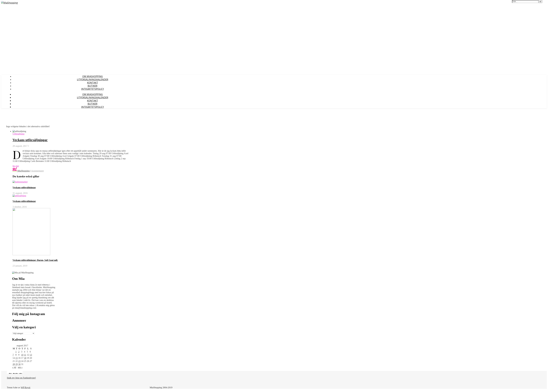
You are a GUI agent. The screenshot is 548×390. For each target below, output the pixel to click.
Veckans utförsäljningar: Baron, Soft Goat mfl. (35, 260)
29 (16, 364)
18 (25, 358)
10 (22, 355)
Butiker (92, 85)
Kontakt (92, 82)
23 (19, 361)
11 (25, 355)
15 (16, 358)
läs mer (16, 166)
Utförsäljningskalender (92, 79)
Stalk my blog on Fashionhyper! (21, 378)
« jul (14, 367)
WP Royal (25, 387)
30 (19, 364)
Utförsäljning (18, 134)
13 (31, 355)
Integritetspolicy (92, 89)
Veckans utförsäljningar (30, 140)
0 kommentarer (37, 171)
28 (14, 364)
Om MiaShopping (92, 76)
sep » (20, 367)
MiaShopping (23, 171)
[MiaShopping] (9, 2)
